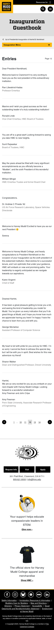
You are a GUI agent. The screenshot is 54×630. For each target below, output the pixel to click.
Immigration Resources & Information (34, 600)
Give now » (27, 529)
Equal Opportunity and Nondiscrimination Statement (26, 607)
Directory (8, 605)
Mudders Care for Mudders (16, 603)
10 (21, 422)
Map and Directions (39, 603)
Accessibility (37, 605)
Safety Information (9, 600)
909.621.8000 (19, 479)
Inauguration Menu (12, 44)
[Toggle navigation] (50, 9)
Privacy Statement (22, 605)
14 (39, 422)
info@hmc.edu (34, 479)
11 (25, 422)
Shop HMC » (27, 580)
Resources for (42, 2)
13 (35, 422)
